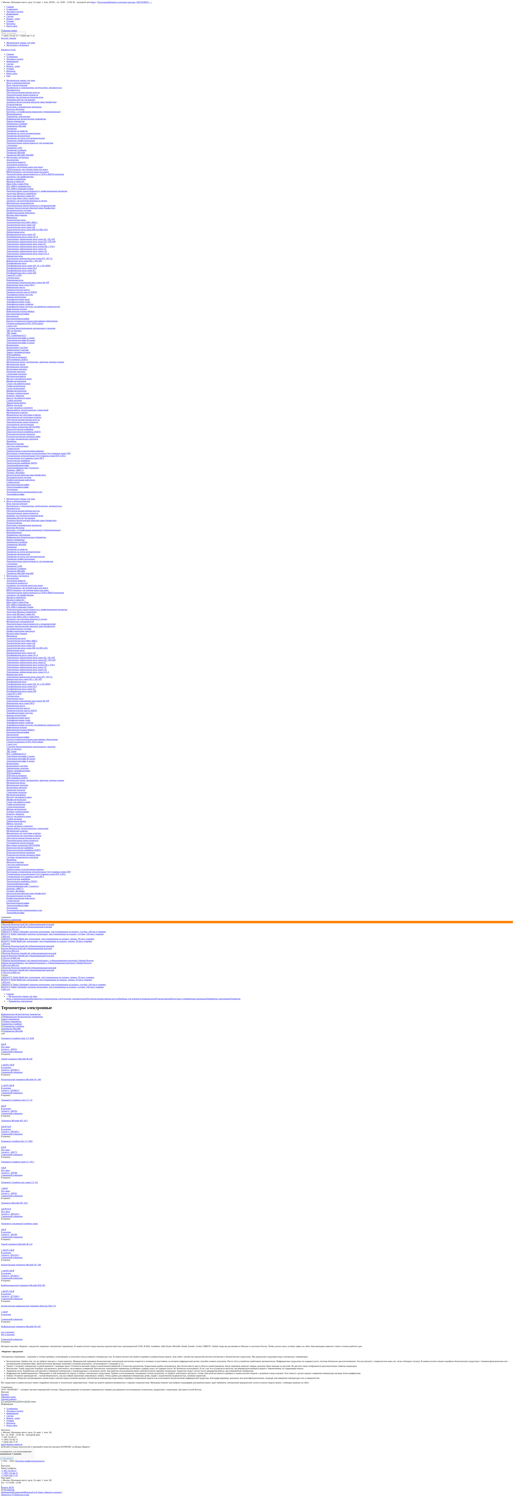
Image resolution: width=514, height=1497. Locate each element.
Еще (8, 76)
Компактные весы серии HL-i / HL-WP (24, 679)
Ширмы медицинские (16, 809)
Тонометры (11, 547)
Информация (12, 14)
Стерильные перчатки (16, 792)
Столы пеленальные (15, 807)
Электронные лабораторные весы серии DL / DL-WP (30, 657)
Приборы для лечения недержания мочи (24, 516)
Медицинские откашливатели (20, 621)
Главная (10, 7)
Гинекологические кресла (18, 708)
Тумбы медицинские (15, 804)
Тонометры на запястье (17, 549)
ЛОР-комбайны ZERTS (17, 778)
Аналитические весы (16, 638)
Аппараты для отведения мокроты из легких (26, 619)
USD (8, 1490)
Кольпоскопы (12, 763)
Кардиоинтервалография (17, 732)
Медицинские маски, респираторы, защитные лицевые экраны (35, 780)
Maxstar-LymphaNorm (16, 597)
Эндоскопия (12, 908)
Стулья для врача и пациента (19, 826)
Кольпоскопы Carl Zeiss (17, 766)
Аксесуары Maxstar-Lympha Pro (20, 614)
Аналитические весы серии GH (20, 643)
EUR (12, 1490)
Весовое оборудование (16, 633)
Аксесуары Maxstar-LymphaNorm (21, 612)
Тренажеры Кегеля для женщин (20, 518)
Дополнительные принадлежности (22, 513)
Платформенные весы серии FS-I (21, 686)
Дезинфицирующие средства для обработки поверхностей (33, 725)
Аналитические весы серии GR (20, 645)
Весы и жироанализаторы (18, 501)
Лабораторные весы (15, 650)
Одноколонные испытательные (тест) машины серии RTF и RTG (36, 874)
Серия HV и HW (14, 694)
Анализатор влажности (17, 583)
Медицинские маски (15, 783)
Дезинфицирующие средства (19, 713)
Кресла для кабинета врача (18, 816)
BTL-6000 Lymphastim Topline (19, 607)
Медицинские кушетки (17, 831)
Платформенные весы (16, 682)
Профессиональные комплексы (20, 631)
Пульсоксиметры (14, 523)
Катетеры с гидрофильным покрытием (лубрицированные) (33, 530)
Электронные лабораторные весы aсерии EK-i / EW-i (30, 665)
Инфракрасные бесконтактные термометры (26, 537)
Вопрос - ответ (13, 19)
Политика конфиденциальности (30, 1461)
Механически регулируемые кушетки (23, 833)
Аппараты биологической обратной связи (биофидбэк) (31, 520)
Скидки (10, 16)
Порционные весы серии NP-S (20, 703)
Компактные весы (14, 674)
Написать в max (22, 1495)
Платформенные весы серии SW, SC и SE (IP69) (28, 684)
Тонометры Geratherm (16, 568)
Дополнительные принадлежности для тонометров (29, 561)
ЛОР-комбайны (13, 773)
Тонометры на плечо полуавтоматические (25, 556)
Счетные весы (12, 696)
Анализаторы (12, 578)
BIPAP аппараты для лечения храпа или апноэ (27, 590)
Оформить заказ (8, 1397)
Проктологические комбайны (19, 848)
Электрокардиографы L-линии (20, 756)
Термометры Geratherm (16, 542)
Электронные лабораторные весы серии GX (26, 669)
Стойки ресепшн (14, 819)
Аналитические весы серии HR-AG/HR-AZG (27, 648)
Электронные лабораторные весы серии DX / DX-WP (31, 660)
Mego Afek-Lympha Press (17, 602)
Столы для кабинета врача (18, 802)
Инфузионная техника (16, 727)
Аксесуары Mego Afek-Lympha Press (22, 617)
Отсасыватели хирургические (20, 843)
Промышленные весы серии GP (21, 653)
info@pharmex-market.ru (11, 1444)
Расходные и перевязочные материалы (24, 525)
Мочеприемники (14, 532)
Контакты (10, 23)
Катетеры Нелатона (15, 528)
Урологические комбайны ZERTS (21, 881)
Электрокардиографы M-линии (20, 759)
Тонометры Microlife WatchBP (20, 573)
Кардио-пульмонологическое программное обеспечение (32, 739)
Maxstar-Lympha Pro (15, 600)
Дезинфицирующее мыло (18, 718)
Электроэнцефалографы (17, 905)
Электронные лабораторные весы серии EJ (26, 662)
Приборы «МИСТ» (15, 888)
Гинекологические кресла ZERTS (21, 710)
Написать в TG (8, 1495)
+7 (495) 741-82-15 (9, 1473)
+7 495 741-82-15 (8, 1470)
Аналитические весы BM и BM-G (21, 641)
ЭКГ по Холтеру (14, 749)
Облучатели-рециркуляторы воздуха (23, 511)
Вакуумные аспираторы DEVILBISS (23, 845)
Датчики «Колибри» (15, 891)
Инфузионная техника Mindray (20, 730)
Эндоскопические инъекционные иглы (24, 910)
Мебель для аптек (14, 823)
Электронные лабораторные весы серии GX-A (27, 672)
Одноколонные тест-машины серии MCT (25, 876)
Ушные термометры (15, 540)
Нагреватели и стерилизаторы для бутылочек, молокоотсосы (34, 506)
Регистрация (103, 2)
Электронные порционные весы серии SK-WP (27, 701)
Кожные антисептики (16, 715)
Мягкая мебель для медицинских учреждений (27, 828)
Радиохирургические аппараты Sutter (23, 855)
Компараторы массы (15, 706)
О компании (12, 9)
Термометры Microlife (16, 544)
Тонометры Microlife (15, 571)
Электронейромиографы (17, 884)
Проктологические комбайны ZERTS (23, 850)
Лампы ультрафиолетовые (18, 771)
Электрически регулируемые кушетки (23, 836)
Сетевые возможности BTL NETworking (24, 742)
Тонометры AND (14, 566)
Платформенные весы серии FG (21, 689)
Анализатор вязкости (16, 580)
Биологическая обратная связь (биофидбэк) (26, 893)
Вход (93, 2)
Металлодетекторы (15, 862)
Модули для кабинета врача (19, 797)
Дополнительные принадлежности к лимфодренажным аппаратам (36, 609)
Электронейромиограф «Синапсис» (22, 886)
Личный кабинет (9, 1399)
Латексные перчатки (15, 790)
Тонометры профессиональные (20, 559)
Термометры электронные (18, 535)
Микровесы (11, 636)
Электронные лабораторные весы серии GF (26, 667)
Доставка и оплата (14, 11)
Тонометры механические (18, 554)
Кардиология (12, 734)
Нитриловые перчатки (16, 787)
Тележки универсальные (17, 811)
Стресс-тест (11, 744)
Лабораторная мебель (16, 821)
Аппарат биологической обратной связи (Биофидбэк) (30, 626)
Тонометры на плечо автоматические (23, 552)
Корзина (5, 1394)
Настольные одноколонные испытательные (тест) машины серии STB (38, 872)
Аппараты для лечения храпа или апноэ (24, 585)
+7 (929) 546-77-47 (9, 1475)
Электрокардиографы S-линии (20, 761)
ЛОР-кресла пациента (16, 775)
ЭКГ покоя (11, 751)
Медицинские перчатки (17, 785)
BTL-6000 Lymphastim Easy (18, 605)
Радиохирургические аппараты (20, 852)
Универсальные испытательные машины (25, 869)
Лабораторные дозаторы (17, 768)
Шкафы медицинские (16, 799)
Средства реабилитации (17, 864)
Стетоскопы (11, 564)
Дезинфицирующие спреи (18, 720)
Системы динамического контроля (22, 857)
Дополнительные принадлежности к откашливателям (31, 624)
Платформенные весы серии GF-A (22, 655)
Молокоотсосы (13, 508)
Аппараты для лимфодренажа (20, 595)
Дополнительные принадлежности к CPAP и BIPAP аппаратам (35, 593)
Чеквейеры (11, 860)
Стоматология (12, 867)
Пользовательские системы (18, 629)
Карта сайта (11, 26)
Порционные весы (14, 698)
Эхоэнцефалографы (15, 913)
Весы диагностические (16, 503)
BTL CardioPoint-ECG (16, 754)
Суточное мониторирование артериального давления (30, 746)
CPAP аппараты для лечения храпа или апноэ (27, 588)
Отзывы (10, 21)
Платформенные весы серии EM (21, 691)
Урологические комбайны (18, 879)
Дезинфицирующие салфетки (19, 722)
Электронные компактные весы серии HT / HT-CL (29, 677)
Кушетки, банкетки (15, 814)
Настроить (7, 1458)
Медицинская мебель (16, 795)
